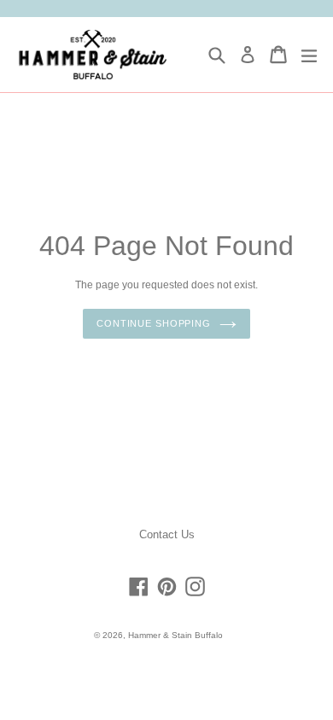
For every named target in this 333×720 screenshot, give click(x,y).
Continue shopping (153, 323)
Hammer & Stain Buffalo (175, 635)
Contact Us (167, 534)
